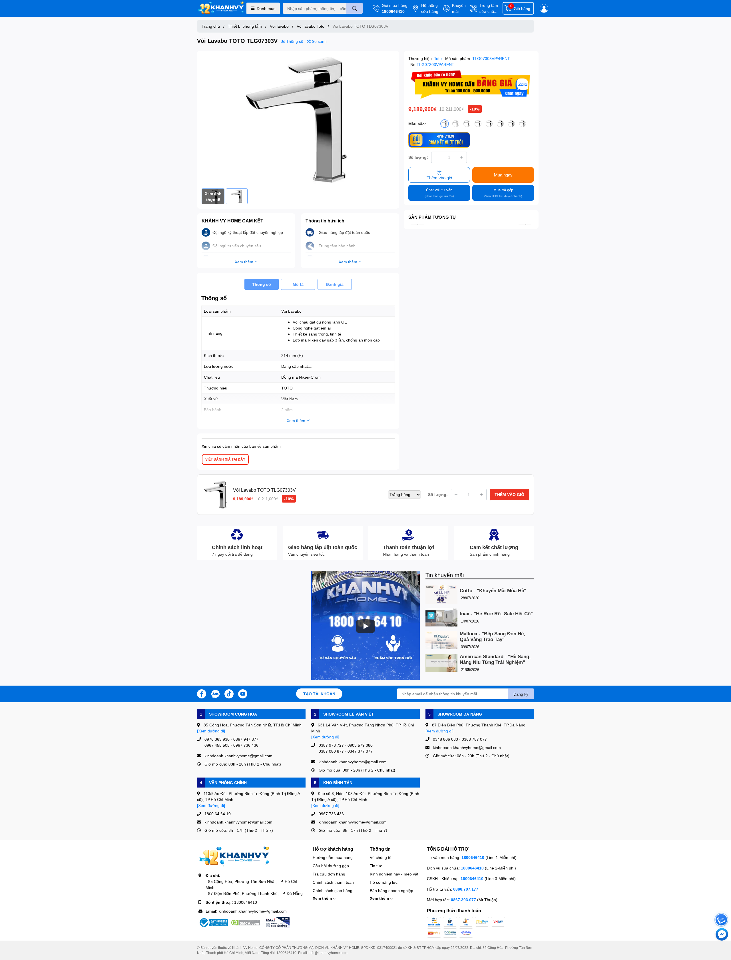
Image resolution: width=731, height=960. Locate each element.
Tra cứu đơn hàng (329, 873)
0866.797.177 (465, 889)
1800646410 (393, 11)
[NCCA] (277, 922)
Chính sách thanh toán (333, 882)
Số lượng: (418, 157)
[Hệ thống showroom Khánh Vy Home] (220, 8)
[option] (298, 119)
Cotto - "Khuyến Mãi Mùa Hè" (493, 590)
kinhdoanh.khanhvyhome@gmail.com (253, 911)
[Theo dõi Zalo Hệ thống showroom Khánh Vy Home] (215, 693)
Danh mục (266, 8)
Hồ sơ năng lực (383, 882)
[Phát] (365, 626)
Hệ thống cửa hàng (429, 8)
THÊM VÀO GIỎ (509, 494)
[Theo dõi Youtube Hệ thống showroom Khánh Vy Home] (242, 693)
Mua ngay (503, 174)
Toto (438, 58)
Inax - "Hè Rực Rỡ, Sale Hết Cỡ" (496, 613)
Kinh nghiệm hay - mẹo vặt (394, 873)
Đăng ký (520, 694)
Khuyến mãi (459, 8)
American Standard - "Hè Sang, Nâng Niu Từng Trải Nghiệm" (495, 659)
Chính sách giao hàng (332, 890)
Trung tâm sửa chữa (488, 8)
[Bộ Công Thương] (213, 922)
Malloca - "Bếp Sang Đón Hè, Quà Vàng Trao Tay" (492, 636)
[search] (354, 8)
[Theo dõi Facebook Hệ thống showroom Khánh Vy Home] (201, 693)
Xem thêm (323, 898)
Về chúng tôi (381, 857)
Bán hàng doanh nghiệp (391, 890)
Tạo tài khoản (319, 693)
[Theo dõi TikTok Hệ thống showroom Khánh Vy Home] (229, 693)
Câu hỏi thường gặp (331, 865)
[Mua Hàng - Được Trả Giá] (471, 85)
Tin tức (376, 865)
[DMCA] (245, 922)
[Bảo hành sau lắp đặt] (439, 139)
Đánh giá (335, 284)
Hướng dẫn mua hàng (333, 857)
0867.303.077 (464, 899)
